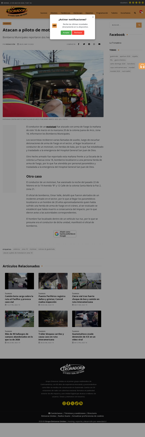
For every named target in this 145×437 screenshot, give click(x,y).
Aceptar (66, 33)
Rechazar (78, 33)
